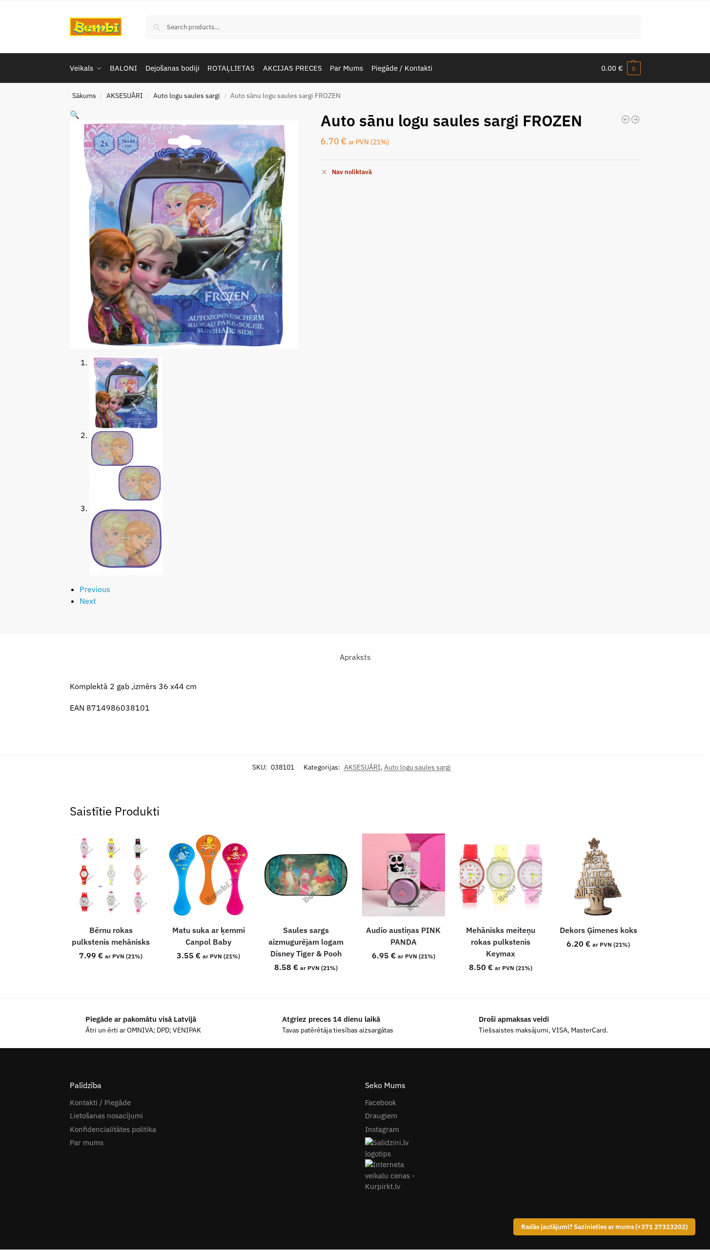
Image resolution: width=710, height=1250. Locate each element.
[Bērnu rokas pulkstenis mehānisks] (111, 874)
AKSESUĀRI (124, 95)
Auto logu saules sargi (186, 95)
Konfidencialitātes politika (113, 1129)
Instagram (382, 1129)
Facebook (380, 1102)
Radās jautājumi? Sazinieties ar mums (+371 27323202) (604, 1226)
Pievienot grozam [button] (305, 988)
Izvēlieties (110, 976)
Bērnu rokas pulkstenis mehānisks (111, 936)
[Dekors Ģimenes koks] (598, 874)
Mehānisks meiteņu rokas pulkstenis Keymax (500, 941)
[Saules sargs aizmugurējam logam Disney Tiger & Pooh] (305, 874)
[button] (621, 68)
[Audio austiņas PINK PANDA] (403, 874)
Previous (95, 589)
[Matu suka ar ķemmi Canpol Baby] (208, 874)
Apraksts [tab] (355, 657)
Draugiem (381, 1115)
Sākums (84, 95)
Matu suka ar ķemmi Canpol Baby (208, 936)
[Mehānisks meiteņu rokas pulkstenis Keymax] (501, 874)
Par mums (86, 1142)
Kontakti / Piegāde (100, 1102)
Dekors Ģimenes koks (598, 930)
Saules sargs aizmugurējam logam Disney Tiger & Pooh (306, 941)
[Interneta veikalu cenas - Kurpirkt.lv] (503, 1175)
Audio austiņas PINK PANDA (403, 936)
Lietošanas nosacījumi (106, 1115)
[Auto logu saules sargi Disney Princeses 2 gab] (625, 119)
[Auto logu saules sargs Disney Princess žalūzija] (635, 119)
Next (88, 601)
